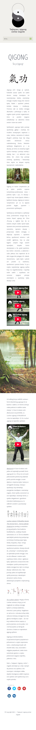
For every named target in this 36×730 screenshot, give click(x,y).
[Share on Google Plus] (19, 690)
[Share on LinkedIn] (9, 697)
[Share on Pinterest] (24, 690)
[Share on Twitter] (14, 690)
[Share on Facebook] (9, 690)
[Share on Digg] (14, 697)
